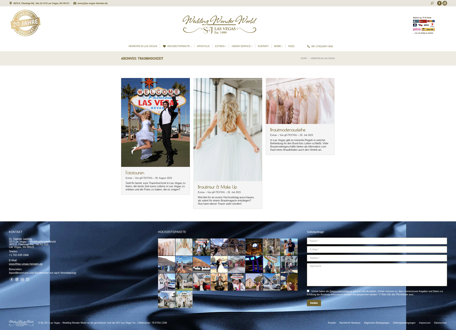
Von (143, 178)
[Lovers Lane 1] (166, 282)
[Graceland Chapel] (289, 282)
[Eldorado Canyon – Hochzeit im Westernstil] (272, 247)
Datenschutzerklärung (341, 291)
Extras (129, 178)
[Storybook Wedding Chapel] (184, 299)
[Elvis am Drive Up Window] (184, 282)
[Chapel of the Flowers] (254, 282)
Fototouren (135, 172)
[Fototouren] (201, 247)
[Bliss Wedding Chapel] (272, 282)
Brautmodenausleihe (287, 129)
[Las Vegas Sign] (272, 264)
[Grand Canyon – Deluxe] (236, 247)
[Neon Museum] (236, 264)
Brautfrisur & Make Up (217, 186)
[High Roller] (254, 264)
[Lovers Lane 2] (289, 264)
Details (160, 122)
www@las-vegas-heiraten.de (92, 3)
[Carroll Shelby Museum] (219, 264)
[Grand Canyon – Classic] (219, 247)
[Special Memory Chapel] (166, 299)
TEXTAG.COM (159, 322)
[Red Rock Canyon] (166, 264)
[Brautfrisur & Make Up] (184, 247)
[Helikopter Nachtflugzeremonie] (254, 247)
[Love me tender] (219, 282)
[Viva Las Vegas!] (236, 282)
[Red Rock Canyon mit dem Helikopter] (289, 247)
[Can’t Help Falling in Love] (201, 282)
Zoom (151, 122)
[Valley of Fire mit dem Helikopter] (184, 264)
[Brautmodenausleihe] (166, 247)
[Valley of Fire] (201, 264)
